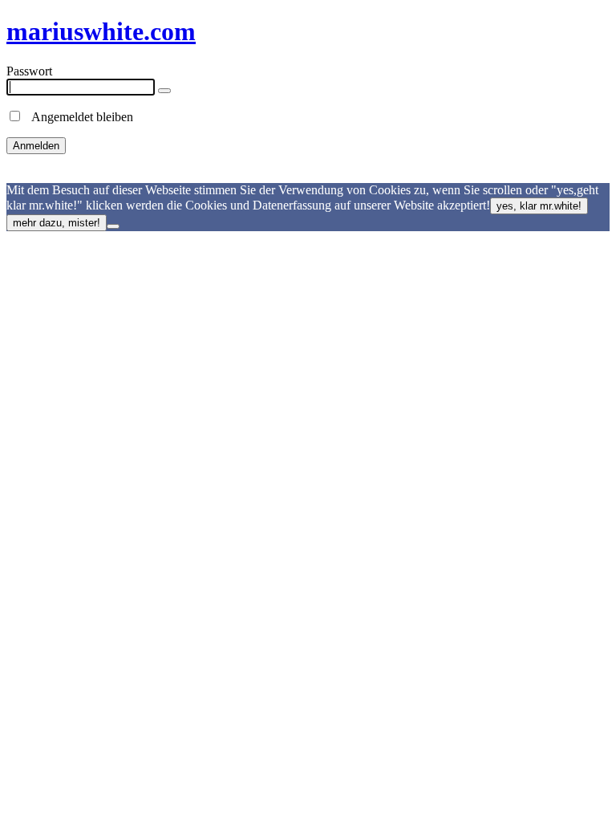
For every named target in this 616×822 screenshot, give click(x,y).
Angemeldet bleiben (77, 117)
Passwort (29, 71)
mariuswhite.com (101, 31)
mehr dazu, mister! (56, 223)
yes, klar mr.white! (539, 206)
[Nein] (113, 226)
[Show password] (164, 90)
